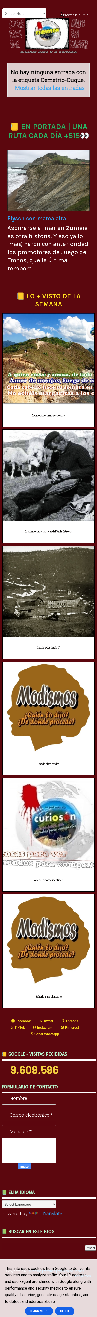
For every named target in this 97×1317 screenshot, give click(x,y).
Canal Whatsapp (46, 1034)
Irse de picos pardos (48, 764)
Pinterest (71, 1027)
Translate (52, 1213)
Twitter (47, 1021)
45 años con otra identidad (48, 880)
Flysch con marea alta (36, 218)
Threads (71, 1021)
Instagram (44, 1027)
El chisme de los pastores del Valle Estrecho (48, 531)
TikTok (19, 1027)
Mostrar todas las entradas (49, 87)
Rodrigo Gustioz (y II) (48, 647)
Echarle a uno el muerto (49, 996)
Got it (64, 1311)
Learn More (39, 1311)
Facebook (23, 1021)
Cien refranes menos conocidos (48, 415)
